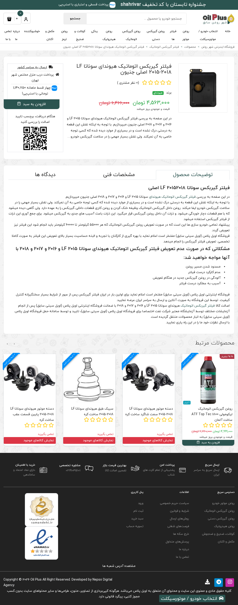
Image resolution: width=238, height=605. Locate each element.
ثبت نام (138, 511)
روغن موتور (185, 35)
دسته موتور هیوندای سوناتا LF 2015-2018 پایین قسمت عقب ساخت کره (91, 414)
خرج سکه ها (181, 534)
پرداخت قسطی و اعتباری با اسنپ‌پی (84, 4)
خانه (227, 31)
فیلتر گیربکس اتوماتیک (179, 197)
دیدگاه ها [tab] (45, 174)
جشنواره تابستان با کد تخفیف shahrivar (163, 4)
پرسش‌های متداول (177, 542)
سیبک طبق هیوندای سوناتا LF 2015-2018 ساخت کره (152, 412)
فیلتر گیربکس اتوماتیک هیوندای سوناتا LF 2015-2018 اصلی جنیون (124, 69)
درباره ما (16, 35)
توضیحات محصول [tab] (193, 174)
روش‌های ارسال (179, 519)
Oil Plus (36, 580)
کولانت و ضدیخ (79, 35)
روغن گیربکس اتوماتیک (131, 35)
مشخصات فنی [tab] (119, 174)
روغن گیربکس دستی (156, 35)
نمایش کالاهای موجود (217, 440)
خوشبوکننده (32, 31)
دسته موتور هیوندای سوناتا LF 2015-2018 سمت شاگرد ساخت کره (208, 412)
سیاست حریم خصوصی (174, 503)
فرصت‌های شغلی (178, 526)
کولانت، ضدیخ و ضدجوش (218, 534)
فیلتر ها (173, 35)
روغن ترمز (64, 35)
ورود (140, 503)
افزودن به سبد (34, 104)
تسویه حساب (134, 526)
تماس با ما (8, 35)
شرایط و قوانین (179, 511)
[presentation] (14, 344)
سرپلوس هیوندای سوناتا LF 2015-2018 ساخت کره (30, 412)
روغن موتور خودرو (223, 503)
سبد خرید (137, 519)
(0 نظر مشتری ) (128, 83)
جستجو (75, 18)
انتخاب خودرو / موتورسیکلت (208, 35)
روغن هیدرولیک (109, 35)
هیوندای (157, 93)
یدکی (94, 31)
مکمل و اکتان (49, 35)
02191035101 (73, 470)
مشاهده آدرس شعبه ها (119, 566)
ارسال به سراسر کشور (32, 67)
